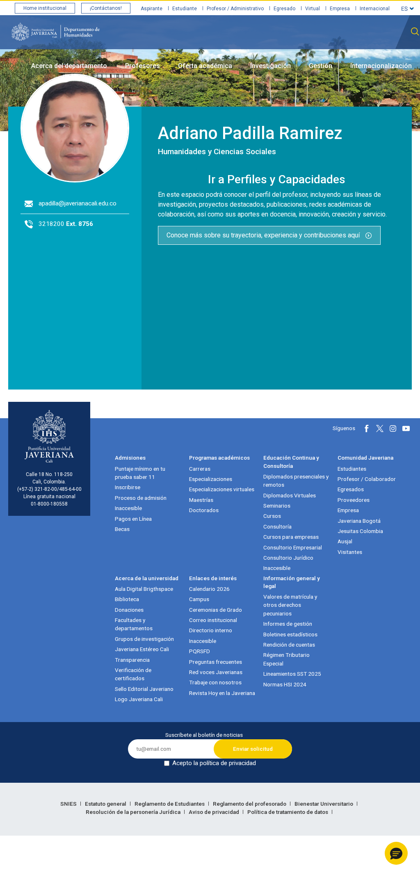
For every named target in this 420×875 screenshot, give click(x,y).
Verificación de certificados (133, 674)
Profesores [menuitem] (142, 66)
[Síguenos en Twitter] (379, 428)
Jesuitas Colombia (360, 531)
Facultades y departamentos (134, 624)
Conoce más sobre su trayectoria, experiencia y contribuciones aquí (264, 235)
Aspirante (151, 8)
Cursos (272, 516)
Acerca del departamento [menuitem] (69, 66)
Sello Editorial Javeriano (144, 689)
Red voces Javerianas (215, 672)
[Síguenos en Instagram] (393, 428)
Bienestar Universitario (324, 803)
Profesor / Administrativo (235, 8)
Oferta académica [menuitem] (205, 66)
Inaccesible (128, 508)
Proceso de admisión (141, 497)
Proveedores (354, 500)
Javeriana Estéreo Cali (142, 649)
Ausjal (345, 541)
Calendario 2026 (209, 589)
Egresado (284, 8)
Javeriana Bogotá (359, 520)
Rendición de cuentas (289, 644)
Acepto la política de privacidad (214, 763)
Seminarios (276, 505)
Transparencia (132, 659)
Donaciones (129, 609)
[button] (396, 853)
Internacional (375, 8)
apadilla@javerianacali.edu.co (77, 203)
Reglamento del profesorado (250, 803)
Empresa (340, 8)
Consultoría (277, 526)
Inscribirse (127, 487)
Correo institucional (213, 620)
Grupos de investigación (144, 639)
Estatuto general (106, 803)
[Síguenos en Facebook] (366, 428)
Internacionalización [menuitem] (381, 66)
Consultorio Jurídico (288, 557)
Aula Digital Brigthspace (144, 589)
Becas (122, 529)
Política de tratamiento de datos (288, 812)
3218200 (66, 224)
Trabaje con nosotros (215, 682)
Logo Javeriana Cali (139, 699)
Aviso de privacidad (214, 812)
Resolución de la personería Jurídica (134, 812)
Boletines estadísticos (290, 634)
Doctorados (204, 510)
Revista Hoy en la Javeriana (222, 693)
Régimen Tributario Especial (286, 659)
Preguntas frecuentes (215, 662)
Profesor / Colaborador (367, 479)
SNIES (69, 803)
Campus (199, 599)
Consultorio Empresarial (292, 547)
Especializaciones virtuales (221, 489)
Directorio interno (210, 630)
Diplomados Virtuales (289, 495)
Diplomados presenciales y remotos (296, 480)
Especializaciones (210, 479)
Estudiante (184, 8)
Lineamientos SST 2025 (292, 673)
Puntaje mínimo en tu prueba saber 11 (140, 472)
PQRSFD (199, 651)
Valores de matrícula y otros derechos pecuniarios (290, 605)
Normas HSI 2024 (284, 684)
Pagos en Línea (133, 518)
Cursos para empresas (291, 536)
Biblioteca (127, 599)
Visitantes (350, 552)
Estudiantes (352, 468)
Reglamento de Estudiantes (170, 803)
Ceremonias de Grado (215, 609)
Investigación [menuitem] (270, 66)
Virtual (312, 8)
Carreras (199, 468)
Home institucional (44, 8)
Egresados (351, 489)
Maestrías (201, 500)
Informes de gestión (287, 623)
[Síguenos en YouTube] (406, 428)
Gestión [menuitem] (320, 66)
